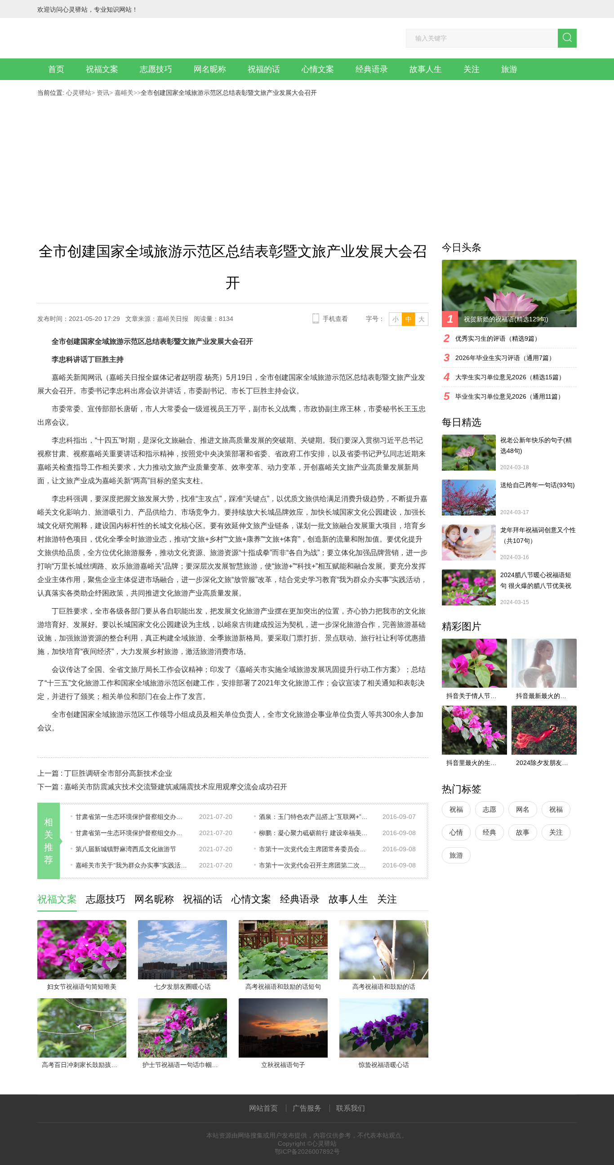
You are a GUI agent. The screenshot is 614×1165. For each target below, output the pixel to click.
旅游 (509, 69)
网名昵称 (210, 69)
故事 (522, 832)
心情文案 (318, 69)
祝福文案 (102, 69)
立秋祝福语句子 (283, 1064)
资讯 (102, 92)
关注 (471, 69)
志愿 (489, 809)
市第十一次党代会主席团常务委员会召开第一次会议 (315, 849)
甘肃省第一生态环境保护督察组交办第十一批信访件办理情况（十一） (132, 816)
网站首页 (263, 1108)
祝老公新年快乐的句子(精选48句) (536, 445)
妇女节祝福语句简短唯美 (81, 986)
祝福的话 (264, 69)
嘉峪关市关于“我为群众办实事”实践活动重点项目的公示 (132, 865)
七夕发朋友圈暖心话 (182, 986)
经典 (489, 832)
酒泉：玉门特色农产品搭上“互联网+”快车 (315, 816)
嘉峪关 (123, 92)
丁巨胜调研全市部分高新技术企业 (118, 773)
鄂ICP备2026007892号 (307, 1151)
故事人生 (425, 69)
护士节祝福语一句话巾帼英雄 (183, 1064)
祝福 (456, 809)
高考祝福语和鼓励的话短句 (283, 986)
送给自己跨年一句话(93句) (537, 485)
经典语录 (372, 69)
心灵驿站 (78, 92)
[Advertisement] (307, 164)
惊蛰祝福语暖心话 (384, 1064)
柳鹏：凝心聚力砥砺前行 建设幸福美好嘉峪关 (315, 832)
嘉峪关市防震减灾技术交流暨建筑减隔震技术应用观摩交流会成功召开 (175, 787)
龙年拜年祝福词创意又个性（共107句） (538, 535)
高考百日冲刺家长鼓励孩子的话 (84, 1064)
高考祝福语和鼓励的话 (383, 986)
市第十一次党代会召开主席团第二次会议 (315, 865)
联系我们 (350, 1108)
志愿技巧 (156, 69)
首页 (56, 69)
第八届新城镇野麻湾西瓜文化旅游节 (126, 849)
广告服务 (307, 1108)
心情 (456, 832)
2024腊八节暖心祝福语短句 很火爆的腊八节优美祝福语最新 (535, 581)
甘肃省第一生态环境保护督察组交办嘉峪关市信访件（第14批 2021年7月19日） (132, 832)
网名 (522, 809)
